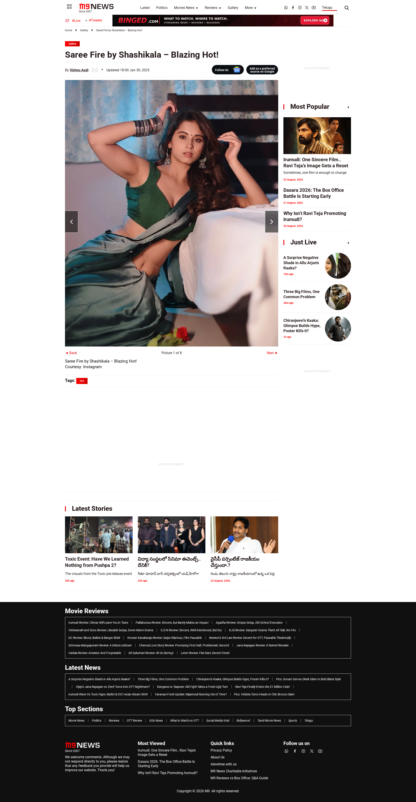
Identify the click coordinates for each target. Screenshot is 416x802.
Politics (161, 8)
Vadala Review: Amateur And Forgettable (94, 653)
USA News (156, 720)
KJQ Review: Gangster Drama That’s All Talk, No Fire (262, 630)
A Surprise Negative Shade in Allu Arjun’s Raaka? (99, 679)
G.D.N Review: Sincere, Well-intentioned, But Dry (191, 630)
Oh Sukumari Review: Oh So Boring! (151, 653)
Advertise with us (224, 764)
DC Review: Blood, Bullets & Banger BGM (94, 637)
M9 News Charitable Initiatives (234, 771)
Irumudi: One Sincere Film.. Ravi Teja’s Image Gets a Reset (167, 752)
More (249, 8)
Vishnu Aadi (79, 70)
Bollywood (243, 720)
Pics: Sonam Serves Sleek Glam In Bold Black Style (308, 679)
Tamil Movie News (269, 720)
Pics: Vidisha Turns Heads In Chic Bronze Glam (264, 694)
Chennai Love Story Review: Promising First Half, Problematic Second (184, 645)
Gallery (233, 8)
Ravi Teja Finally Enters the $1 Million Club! (262, 686)
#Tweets (95, 20)
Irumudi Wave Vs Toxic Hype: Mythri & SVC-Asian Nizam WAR (108, 694)
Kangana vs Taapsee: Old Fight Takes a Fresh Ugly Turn (192, 686)
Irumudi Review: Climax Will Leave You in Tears (98, 622)
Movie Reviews (86, 611)
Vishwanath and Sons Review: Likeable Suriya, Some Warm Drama (110, 630)
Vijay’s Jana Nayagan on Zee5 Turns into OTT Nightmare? (113, 686)
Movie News (76, 720)
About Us (217, 757)
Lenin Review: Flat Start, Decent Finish (205, 653)
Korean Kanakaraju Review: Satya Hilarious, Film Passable (164, 637)
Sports (292, 720)
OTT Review (134, 720)
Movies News (184, 8)
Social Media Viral (217, 720)
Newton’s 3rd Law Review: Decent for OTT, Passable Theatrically (250, 637)
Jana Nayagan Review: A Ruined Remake (262, 645)
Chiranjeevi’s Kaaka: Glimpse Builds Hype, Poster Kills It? (232, 679)
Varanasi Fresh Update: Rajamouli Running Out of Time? (191, 694)
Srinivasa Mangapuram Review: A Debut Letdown (100, 645)
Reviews (211, 8)
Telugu (327, 7)
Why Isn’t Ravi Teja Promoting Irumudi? (168, 773)
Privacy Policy (221, 750)
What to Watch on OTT (184, 720)
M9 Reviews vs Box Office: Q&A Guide (239, 778)
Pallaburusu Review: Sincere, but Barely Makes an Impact (172, 622)
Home (68, 30)
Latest (145, 8)
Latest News (83, 667)
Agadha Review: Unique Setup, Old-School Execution (249, 622)
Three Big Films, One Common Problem (163, 679)
